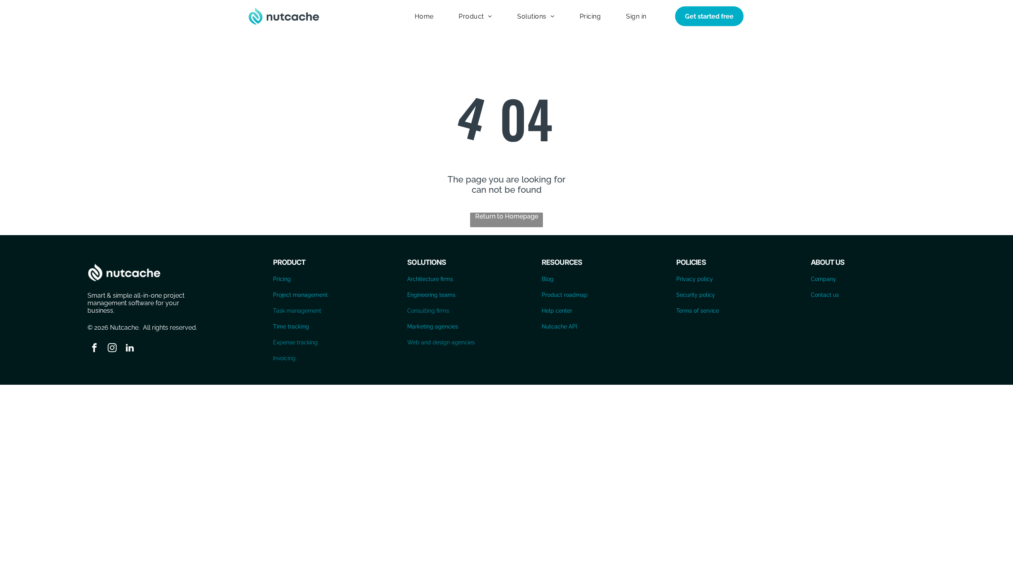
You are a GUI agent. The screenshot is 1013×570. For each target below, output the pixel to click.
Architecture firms (430, 279)
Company (823, 279)
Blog (548, 279)
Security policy (695, 295)
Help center (557, 311)
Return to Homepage (506, 216)
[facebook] (94, 349)
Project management (300, 295)
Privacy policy (694, 279)
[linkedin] (130, 349)
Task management (297, 311)
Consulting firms (428, 311)
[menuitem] (424, 16)
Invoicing (284, 358)
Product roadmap (565, 295)
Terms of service (697, 311)
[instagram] (112, 349)
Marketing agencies (432, 326)
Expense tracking (295, 342)
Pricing (282, 279)
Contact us (825, 295)
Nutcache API (559, 326)
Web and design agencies (441, 342)
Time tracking (291, 326)
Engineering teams (431, 295)
